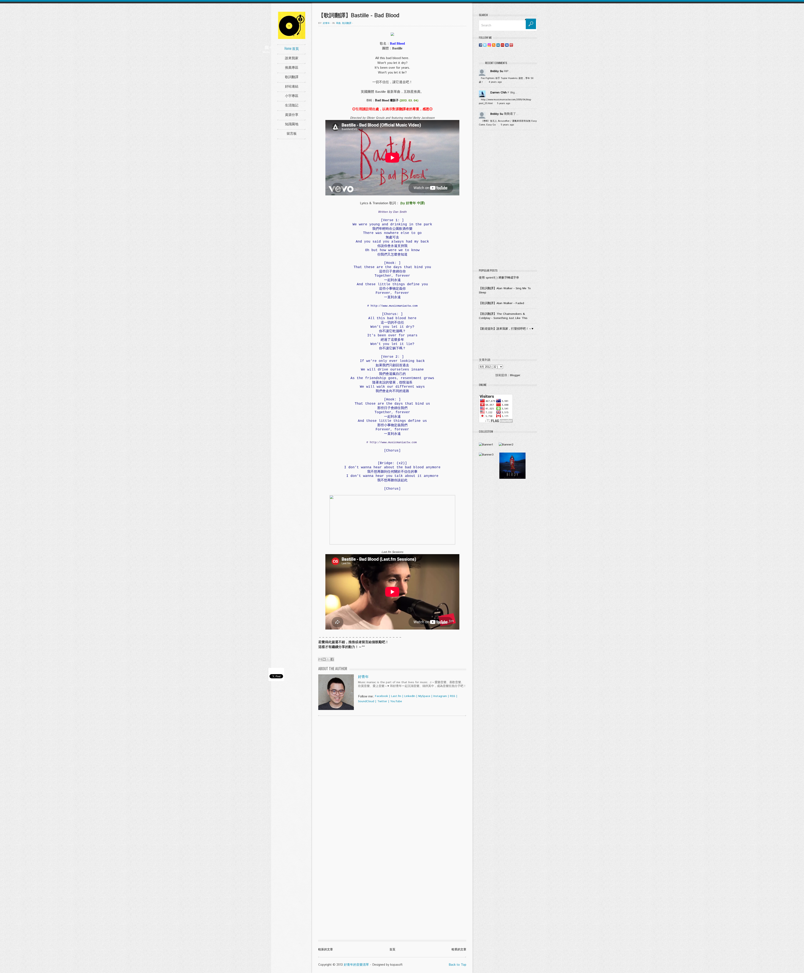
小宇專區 (291, 95)
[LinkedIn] (498, 45)
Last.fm (396, 696)
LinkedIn (409, 696)
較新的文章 (325, 949)
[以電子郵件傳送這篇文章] (320, 659)
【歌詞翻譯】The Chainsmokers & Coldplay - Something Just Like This (503, 316)
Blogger (515, 375)
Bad (378, 100)
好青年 (363, 676)
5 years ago (503, 103)
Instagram (440, 696)
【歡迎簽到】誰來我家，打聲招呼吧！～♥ (506, 329)
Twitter (382, 701)
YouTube (396, 701)
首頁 (392, 949)
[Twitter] (485, 45)
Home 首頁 (292, 48)
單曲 (338, 23)
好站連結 (291, 86)
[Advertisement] (508, 200)
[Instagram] (489, 45)
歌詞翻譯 (291, 76)
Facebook (381, 696)
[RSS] (493, 45)
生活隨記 (291, 104)
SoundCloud (366, 701)
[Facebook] (480, 45)
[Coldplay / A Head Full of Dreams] (506, 445)
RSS (452, 696)
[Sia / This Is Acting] (486, 455)
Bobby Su (496, 71)
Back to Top (457, 965)
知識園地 (291, 123)
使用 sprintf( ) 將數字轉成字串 (499, 278)
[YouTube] (511, 45)
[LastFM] (502, 45)
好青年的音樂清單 (356, 965)
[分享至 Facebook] (332, 659)
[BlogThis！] (324, 659)
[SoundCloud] (515, 45)
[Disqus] (392, 772)
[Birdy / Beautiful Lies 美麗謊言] (512, 478)
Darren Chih (498, 92)
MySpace (424, 696)
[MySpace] (507, 45)
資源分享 (291, 114)
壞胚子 (394, 100)
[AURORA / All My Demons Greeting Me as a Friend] (486, 445)
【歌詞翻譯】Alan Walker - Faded (501, 303)
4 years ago (495, 82)
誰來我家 (291, 57)
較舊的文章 (459, 949)
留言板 (292, 133)
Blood (385, 100)
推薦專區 (291, 67)
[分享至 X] (328, 659)
